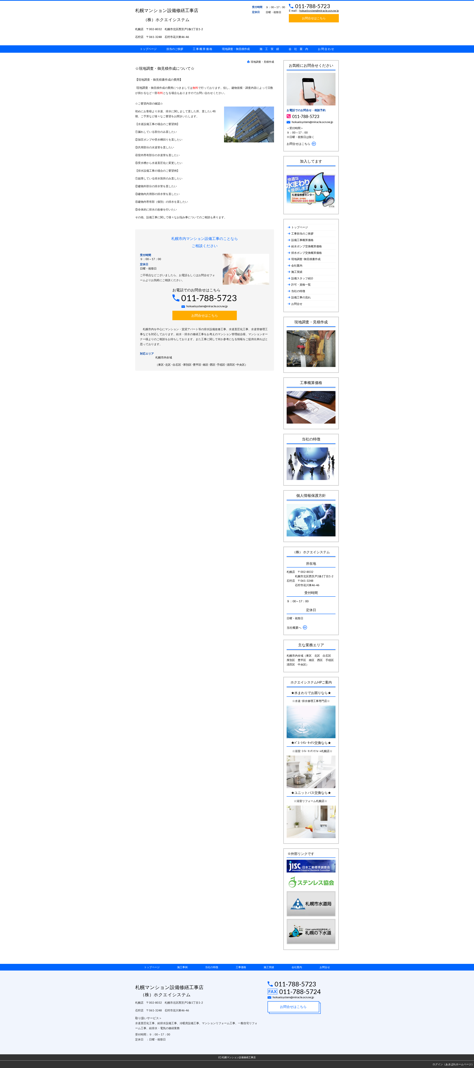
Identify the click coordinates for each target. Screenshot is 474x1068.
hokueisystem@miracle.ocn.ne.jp (319, 10)
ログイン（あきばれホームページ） (453, 1064)
